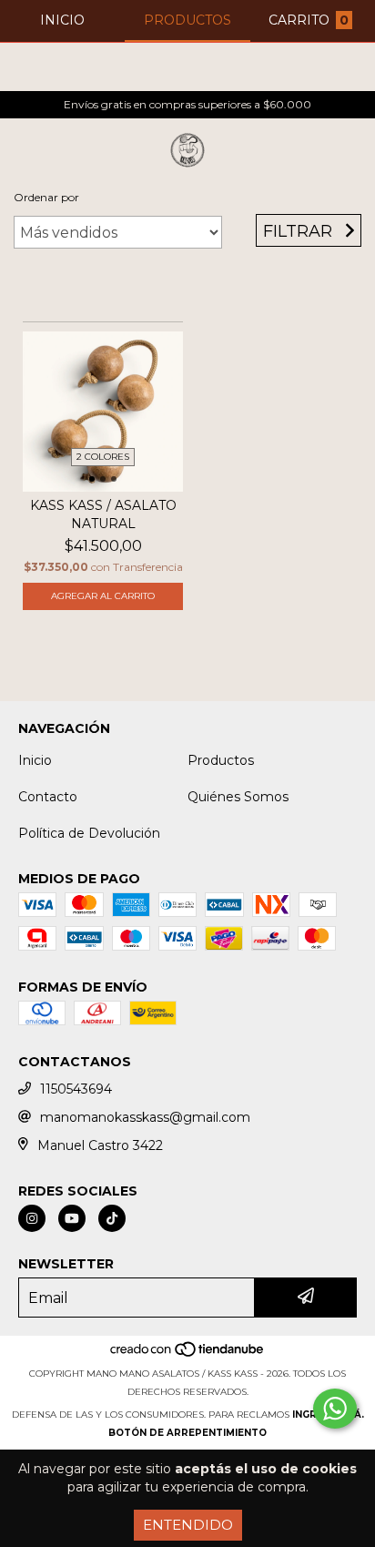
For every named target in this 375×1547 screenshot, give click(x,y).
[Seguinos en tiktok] (112, 1218)
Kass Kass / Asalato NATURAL (103, 514)
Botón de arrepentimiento (187, 1433)
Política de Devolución (89, 833)
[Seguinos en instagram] (32, 1218)
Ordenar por (46, 197)
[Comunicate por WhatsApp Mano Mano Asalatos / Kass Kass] (335, 1409)
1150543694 (76, 1089)
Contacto (47, 797)
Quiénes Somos (238, 797)
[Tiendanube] (188, 1355)
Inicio (35, 760)
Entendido (188, 1524)
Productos (221, 760)
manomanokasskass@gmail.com (145, 1117)
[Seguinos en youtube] (72, 1218)
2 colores (102, 457)
